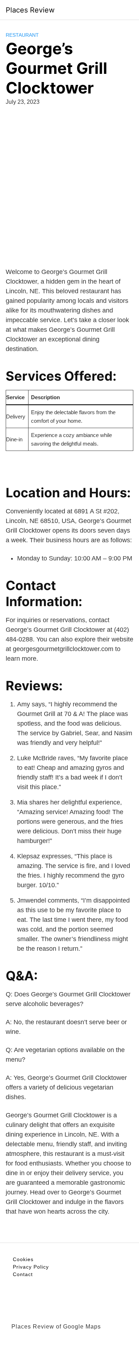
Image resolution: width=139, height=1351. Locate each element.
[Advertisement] (69, 185)
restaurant (22, 35)
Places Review (30, 10)
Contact (23, 1274)
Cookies (23, 1259)
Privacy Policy (31, 1267)
